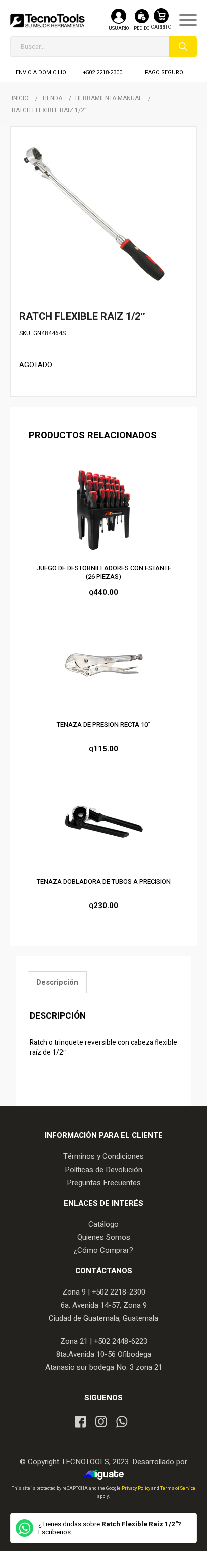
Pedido (141, 28)
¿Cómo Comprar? (103, 1250)
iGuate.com (106, 1474)
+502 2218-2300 (102, 72)
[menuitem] (183, 20)
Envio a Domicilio (41, 72)
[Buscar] (183, 46)
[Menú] (183, 20)
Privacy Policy (136, 1488)
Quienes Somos (103, 1237)
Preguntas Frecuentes (104, 1182)
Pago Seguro (164, 72)
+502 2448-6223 (120, 1341)
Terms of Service (177, 1488)
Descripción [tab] (57, 982)
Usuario (119, 28)
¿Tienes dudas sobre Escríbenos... (109, 1528)
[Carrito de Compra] (161, 24)
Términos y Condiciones (103, 1156)
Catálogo (103, 1224)
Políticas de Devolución (103, 1169)
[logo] (47, 20)
